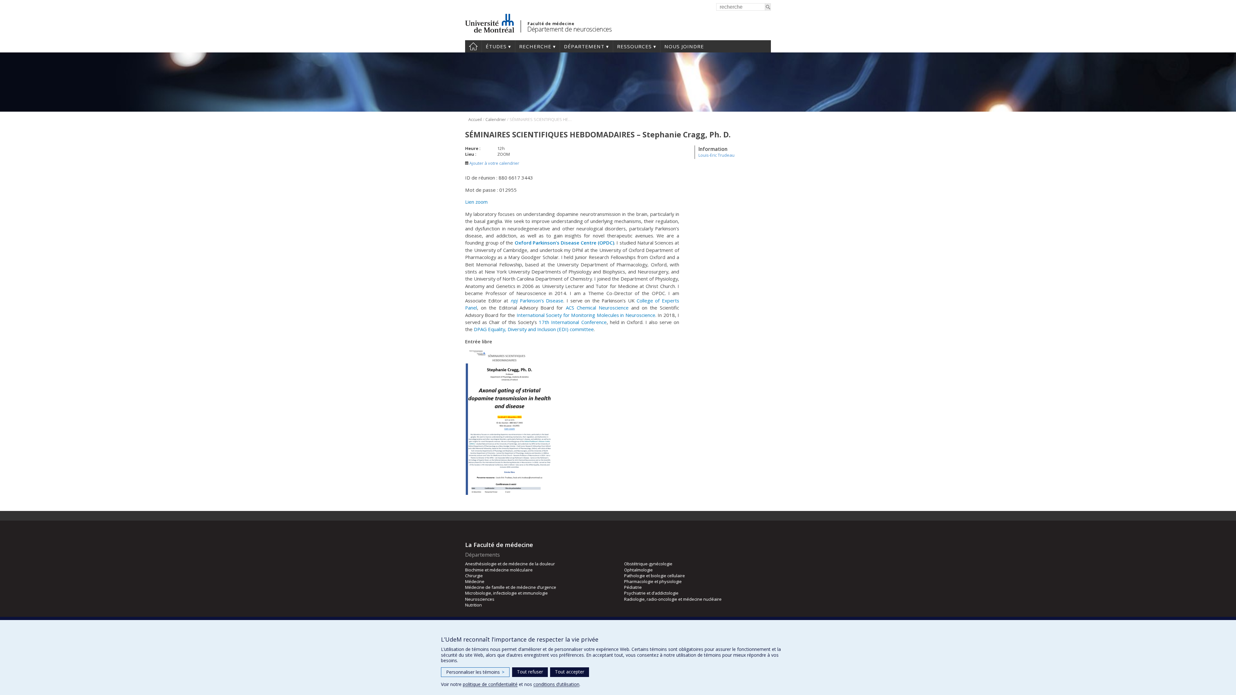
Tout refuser (530, 672)
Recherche (535, 46)
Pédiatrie (633, 587)
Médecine (474, 581)
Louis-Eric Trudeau (716, 155)
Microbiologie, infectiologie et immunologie (506, 593)
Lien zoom (476, 202)
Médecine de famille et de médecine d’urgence (510, 587)
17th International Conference (572, 322)
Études (496, 46)
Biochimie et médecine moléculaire (499, 570)
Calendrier (495, 119)
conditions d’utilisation (556, 684)
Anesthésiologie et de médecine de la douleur (510, 564)
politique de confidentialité (490, 684)
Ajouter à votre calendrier (493, 163)
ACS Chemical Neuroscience (597, 307)
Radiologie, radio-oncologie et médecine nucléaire (673, 599)
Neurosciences (479, 599)
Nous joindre (684, 46)
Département (584, 46)
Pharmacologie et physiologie (653, 581)
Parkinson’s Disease (536, 300)
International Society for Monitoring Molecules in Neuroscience (586, 315)
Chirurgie (474, 576)
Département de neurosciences (569, 29)
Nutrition (473, 605)
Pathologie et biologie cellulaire (654, 576)
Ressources (634, 46)
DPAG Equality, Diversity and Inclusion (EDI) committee (534, 329)
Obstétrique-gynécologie (648, 564)
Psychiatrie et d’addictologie (651, 593)
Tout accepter (569, 672)
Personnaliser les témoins (475, 672)
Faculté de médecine (551, 23)
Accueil (473, 46)
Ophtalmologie (638, 570)
